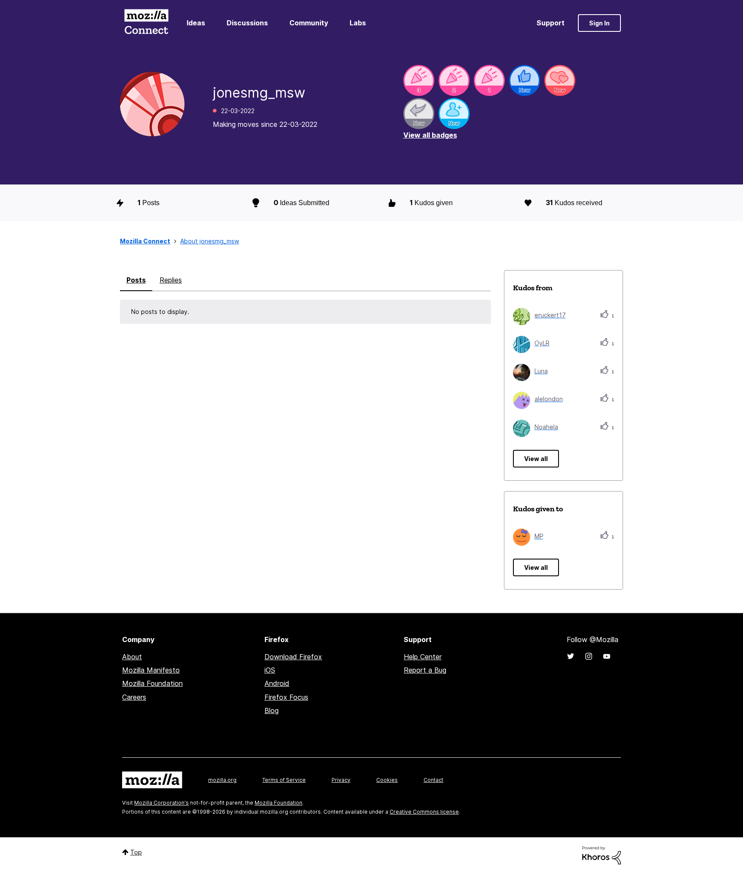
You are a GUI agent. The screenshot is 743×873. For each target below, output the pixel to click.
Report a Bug (425, 670)
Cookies (387, 780)
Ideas (196, 22)
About (132, 656)
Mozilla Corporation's (161, 802)
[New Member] (454, 113)
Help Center (423, 656)
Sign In (599, 23)
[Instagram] (589, 656)
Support (551, 22)
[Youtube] (607, 656)
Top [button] (136, 852)
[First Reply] (418, 113)
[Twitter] (570, 656)
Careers (134, 697)
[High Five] (559, 80)
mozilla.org (222, 780)
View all (536, 458)
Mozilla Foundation (152, 683)
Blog (271, 710)
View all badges (430, 135)
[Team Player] (524, 80)
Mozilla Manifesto (151, 670)
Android (276, 683)
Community (308, 22)
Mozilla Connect (146, 23)
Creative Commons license (424, 811)
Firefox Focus (286, 697)
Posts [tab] (136, 280)
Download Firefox (293, 656)
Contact (433, 780)
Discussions (247, 22)
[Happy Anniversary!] (418, 80)
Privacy (341, 780)
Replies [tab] (171, 280)
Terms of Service (284, 780)
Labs (358, 22)
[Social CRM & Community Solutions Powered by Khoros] (601, 854)
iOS (269, 670)
